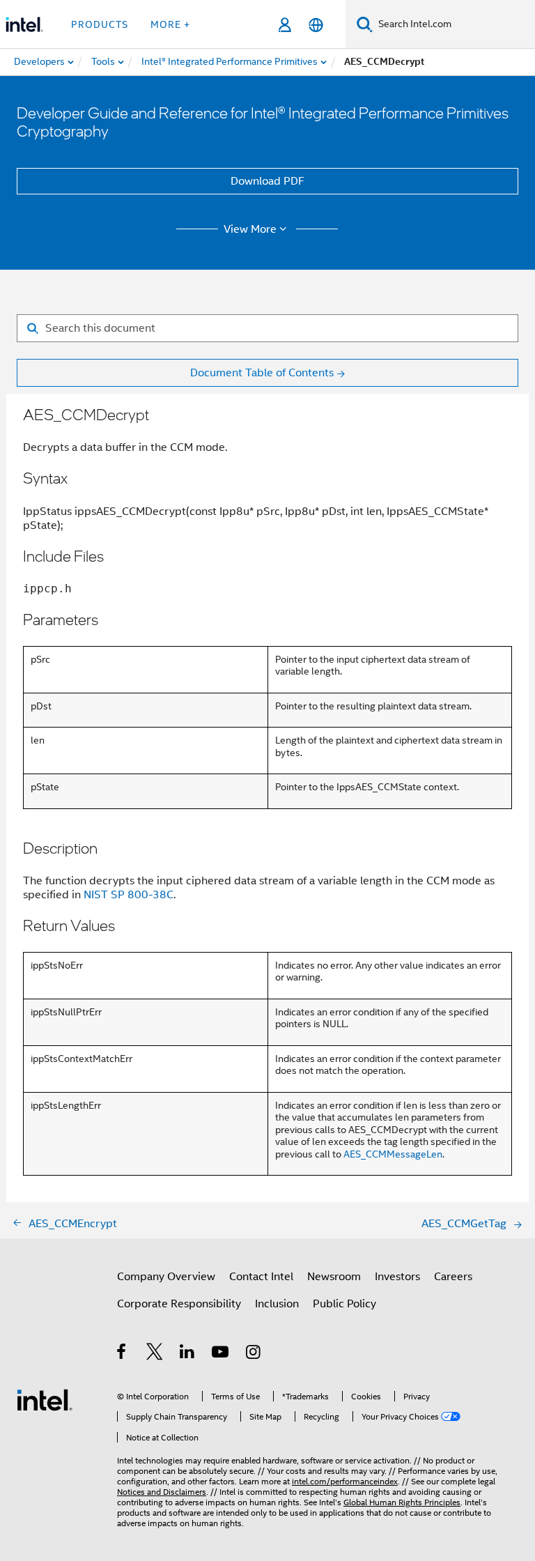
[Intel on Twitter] (155, 1354)
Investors (397, 1277)
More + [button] (170, 24)
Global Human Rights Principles (401, 1502)
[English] (316, 25)
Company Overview (166, 1277)
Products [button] (99, 24)
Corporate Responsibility (179, 1304)
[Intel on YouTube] (221, 1354)
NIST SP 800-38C (128, 895)
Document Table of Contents (262, 373)
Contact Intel (261, 1277)
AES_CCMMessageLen (392, 1154)
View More (250, 229)
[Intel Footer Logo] (44, 1399)
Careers (453, 1277)
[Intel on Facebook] (122, 1354)
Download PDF (267, 181)
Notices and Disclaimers (161, 1491)
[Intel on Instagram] (254, 1354)
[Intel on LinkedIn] (188, 1354)
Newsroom (334, 1277)
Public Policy (344, 1304)
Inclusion (277, 1304)
